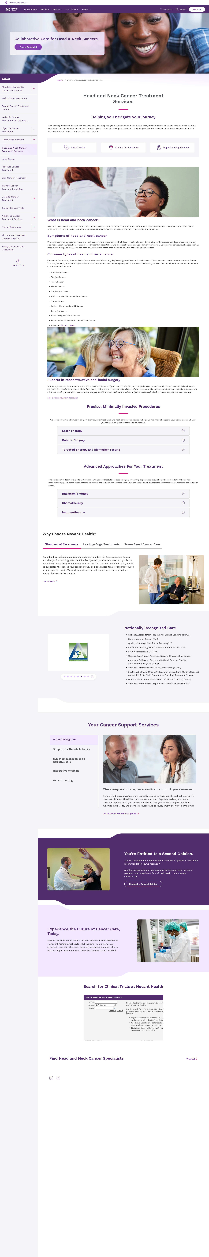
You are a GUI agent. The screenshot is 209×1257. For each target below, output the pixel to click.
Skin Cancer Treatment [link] (14, 178)
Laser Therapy (72, 430)
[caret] (34, 88)
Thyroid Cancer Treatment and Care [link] (12, 187)
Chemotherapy (72, 503)
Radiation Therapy (75, 493)
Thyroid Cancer (68, 325)
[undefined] (74, 147)
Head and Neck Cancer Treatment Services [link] (14, 149)
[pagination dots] (64, 676)
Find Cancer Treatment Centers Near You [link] (14, 237)
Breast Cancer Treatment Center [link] (15, 108)
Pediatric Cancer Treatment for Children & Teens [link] (15, 119)
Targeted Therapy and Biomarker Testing (91, 449)
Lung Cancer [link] (8, 159)
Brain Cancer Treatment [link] (14, 98)
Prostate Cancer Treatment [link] (10, 168)
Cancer (6, 78)
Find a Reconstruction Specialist (62, 398)
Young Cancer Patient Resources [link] (13, 248)
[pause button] (92, 677)
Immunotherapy (73, 512)
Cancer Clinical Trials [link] (13, 208)
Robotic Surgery (73, 440)
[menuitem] (18, 88)
